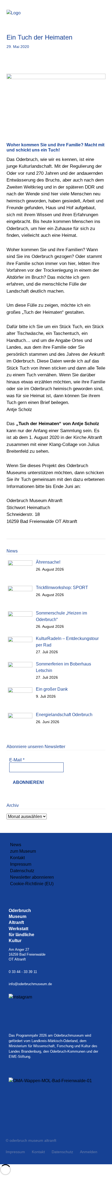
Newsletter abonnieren (32, 877)
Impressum (20, 864)
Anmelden (88, 1152)
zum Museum (23, 851)
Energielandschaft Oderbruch (64, 714)
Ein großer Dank (52, 689)
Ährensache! (48, 562)
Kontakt (17, 857)
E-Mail (16, 760)
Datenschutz (22, 870)
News (15, 844)
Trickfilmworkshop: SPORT (62, 587)
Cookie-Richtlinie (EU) (32, 883)
